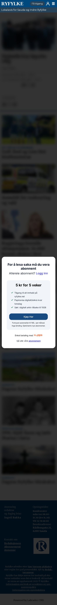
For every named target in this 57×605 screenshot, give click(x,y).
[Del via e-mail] (33, 85)
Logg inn (48, 4)
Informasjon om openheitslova (28, 590)
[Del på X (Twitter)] (28, 85)
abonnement (35, 341)
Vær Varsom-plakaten (40, 566)
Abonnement (12, 546)
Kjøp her (28, 316)
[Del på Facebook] (23, 85)
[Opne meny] (53, 3)
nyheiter (9, 97)
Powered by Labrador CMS (28, 600)
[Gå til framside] (14, 3)
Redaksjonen (12, 543)
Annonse (10, 550)
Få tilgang (37, 3)
